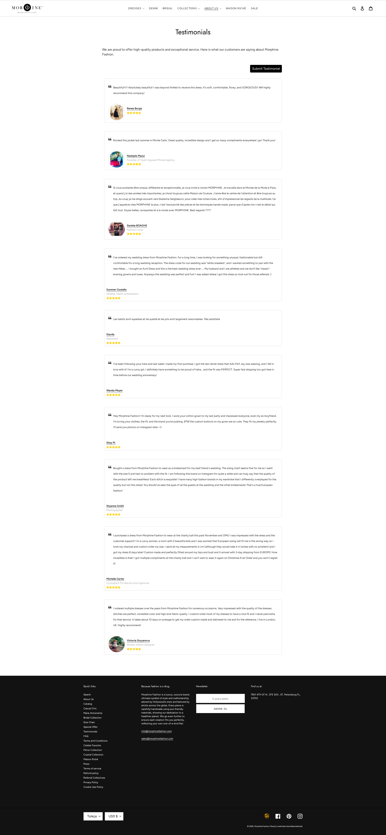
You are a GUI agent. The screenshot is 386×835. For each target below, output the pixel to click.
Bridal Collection (92, 717)
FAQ (85, 736)
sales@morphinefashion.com (157, 738)
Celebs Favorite (92, 745)
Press (86, 763)
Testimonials (90, 731)
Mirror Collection (92, 750)
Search (87, 694)
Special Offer (90, 727)
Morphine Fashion (261, 826)
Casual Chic (89, 708)
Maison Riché (90, 759)
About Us (88, 699)
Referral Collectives (94, 777)
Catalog (87, 703)
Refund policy (91, 773)
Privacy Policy (90, 782)
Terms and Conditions (95, 740)
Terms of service (92, 768)
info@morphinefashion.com (156, 731)
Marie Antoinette (92, 713)
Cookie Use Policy (93, 787)
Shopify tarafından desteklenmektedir (286, 826)
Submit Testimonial (266, 69)
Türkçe (92, 816)
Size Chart (89, 722)
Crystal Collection (93, 754)
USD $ (113, 816)
